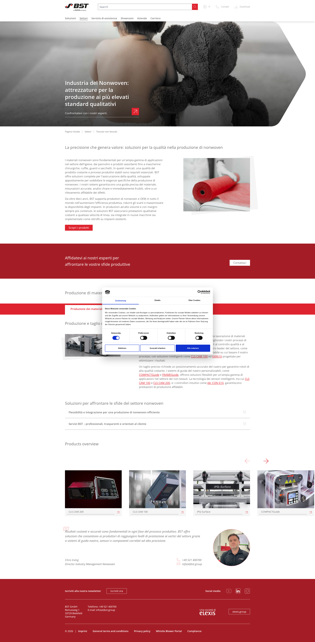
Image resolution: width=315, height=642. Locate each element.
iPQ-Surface (203, 511)
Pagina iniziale (72, 131)
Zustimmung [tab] (120, 301)
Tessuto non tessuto (106, 131)
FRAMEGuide (170, 375)
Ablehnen (122, 348)
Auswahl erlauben (157, 348)
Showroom (127, 18)
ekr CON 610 (215, 383)
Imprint (82, 631)
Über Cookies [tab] (194, 300)
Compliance (194, 631)
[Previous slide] (247, 461)
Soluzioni (70, 18)
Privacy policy (142, 631)
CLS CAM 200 (161, 383)
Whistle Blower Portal (169, 631)
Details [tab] (158, 300)
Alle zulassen (193, 348)
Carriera (155, 18)
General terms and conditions (110, 631)
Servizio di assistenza (104, 18)
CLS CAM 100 (199, 356)
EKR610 (217, 356)
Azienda (142, 18)
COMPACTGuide (149, 375)
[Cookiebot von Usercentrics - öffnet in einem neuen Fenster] (199, 292)
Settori (84, 18)
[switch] (143, 338)
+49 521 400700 (191, 560)
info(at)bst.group (192, 564)
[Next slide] (266, 461)
